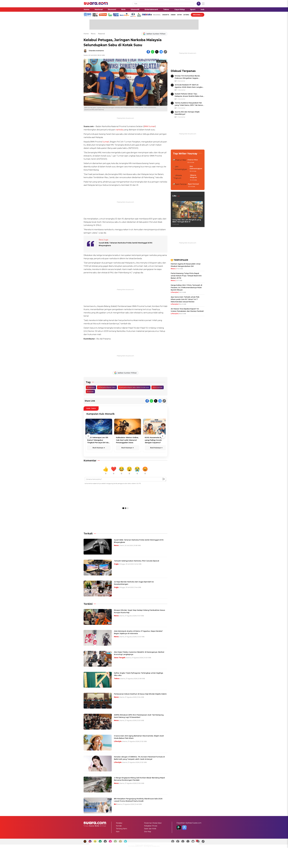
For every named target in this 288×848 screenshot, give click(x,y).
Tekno (166, 9)
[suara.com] (96, 4)
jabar (173, 15)
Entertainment (151, 9)
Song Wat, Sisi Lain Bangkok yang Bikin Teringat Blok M (186, 221)
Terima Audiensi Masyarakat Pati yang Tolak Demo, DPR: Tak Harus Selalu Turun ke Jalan (189, 105)
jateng (186, 15)
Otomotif (135, 9)
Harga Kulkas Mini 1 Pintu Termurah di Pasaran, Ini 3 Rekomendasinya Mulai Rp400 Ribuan (186, 287)
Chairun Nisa (192, 160)
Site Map (147, 832)
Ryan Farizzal (193, 184)
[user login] (199, 4)
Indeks (204, 9)
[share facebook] (148, 52)
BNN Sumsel (149, 126)
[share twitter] (157, 52)
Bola (123, 9)
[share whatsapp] (153, 52)
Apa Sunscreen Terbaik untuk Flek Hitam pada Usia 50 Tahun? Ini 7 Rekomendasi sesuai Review (185, 299)
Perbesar (162, 61)
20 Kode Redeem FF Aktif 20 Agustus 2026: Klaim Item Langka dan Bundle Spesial (188, 87)
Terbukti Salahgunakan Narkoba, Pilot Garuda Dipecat (136, 561)
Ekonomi (112, 9)
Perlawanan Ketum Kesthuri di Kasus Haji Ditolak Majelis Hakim (140, 694)
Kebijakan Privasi (150, 826)
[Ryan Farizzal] (180, 185)
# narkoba (91, 387)
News (93, 34)
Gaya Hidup (179, 9)
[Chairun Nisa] (179, 161)
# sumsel (90, 391)
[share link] (165, 52)
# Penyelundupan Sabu (107, 387)
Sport (192, 9)
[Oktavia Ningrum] (181, 177)
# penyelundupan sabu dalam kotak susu (134, 387)
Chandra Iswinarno (96, 50)
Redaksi (119, 823)
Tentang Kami (121, 829)
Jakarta (165, 15)
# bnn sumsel (157, 387)
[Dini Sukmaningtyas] (180, 168)
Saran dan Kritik (150, 829)
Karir (117, 832)
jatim (179, 15)
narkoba (119, 130)
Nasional (99, 9)
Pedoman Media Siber (153, 823)
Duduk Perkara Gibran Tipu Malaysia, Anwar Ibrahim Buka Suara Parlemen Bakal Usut (190, 96)
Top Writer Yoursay (185, 153)
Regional (197, 15)
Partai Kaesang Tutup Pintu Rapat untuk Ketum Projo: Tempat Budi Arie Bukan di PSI (186, 275)
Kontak (119, 826)
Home (86, 9)
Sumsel (105, 142)
